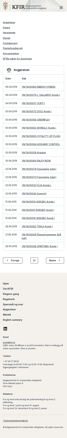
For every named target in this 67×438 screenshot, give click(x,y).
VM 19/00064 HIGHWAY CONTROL (41, 144)
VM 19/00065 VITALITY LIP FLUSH (41, 136)
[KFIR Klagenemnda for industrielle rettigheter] (30, 5)
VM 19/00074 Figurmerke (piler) (39, 169)
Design (6, 38)
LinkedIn (5, 328)
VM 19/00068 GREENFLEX (36, 119)
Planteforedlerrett (13, 48)
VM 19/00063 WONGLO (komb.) (39, 127)
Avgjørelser (9, 22)
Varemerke (9, 32)
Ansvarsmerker (11, 53)
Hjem (6, 283)
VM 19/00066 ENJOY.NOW (36, 160)
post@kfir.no (9, 342)
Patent (6, 27)
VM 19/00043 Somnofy (34, 193)
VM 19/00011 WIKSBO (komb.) (38, 210)
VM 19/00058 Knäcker (34, 152)
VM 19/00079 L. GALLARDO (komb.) (41, 95)
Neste (52, 260)
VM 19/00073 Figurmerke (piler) (39, 177)
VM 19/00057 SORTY (33, 103)
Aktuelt (7, 314)
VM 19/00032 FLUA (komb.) (36, 185)
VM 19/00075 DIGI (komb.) (37, 111)
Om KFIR (8, 288)
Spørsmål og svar (13, 304)
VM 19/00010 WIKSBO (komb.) (38, 218)
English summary (12, 319)
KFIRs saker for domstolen (17, 58)
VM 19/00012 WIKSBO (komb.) (38, 201)
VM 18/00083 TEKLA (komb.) (37, 226)
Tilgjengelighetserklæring (15, 420)
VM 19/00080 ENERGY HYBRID (38, 86)
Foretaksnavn (10, 43)
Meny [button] (61, 7)
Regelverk (9, 299)
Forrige (15, 260)
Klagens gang (11, 294)
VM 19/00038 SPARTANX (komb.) (40, 246)
